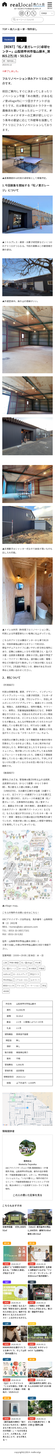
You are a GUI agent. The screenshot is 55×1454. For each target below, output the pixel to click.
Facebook (9, 39)
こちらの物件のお (11, 912)
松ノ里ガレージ (9, 968)
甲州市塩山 (7, 980)
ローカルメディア (20, 974)
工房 (5, 962)
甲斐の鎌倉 (14, 962)
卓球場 (6, 991)
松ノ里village (26, 962)
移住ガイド (34, 974)
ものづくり (35, 980)
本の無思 (32, 968)
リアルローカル (21, 980)
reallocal (6, 974)
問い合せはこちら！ (29, 912)
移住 (44, 985)
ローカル (22, 968)
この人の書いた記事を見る (27, 1195)
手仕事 (37, 962)
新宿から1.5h (8, 985)
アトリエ (20, 985)
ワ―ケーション (33, 985)
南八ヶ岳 (15, 29)
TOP (4, 29)
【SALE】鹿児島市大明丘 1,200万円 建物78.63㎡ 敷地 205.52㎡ (40, 1230)
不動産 (41, 968)
